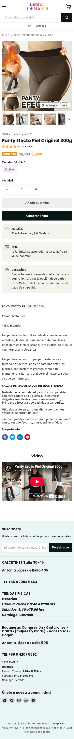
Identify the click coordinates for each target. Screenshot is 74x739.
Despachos (59, 723)
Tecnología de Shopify (37, 731)
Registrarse (60, 547)
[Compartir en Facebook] (5, 437)
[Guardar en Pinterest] (27, 437)
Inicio (5, 35)
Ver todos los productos (35, 723)
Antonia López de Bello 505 (25, 642)
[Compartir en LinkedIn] (20, 437)
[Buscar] (66, 17)
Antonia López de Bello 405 (25, 570)
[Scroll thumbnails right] (68, 119)
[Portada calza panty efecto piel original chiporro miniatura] (8, 119)
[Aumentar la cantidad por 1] (36, 189)
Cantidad (7, 180)
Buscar (12, 723)
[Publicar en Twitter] (12, 437)
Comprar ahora (37, 216)
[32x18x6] (10, 174)
